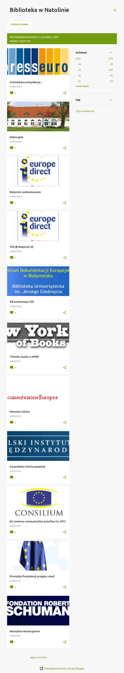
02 (79, 75)
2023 (78, 58)
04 (79, 64)
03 (79, 69)
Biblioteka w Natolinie (39, 9)
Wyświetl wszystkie (20, 41)
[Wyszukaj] (115, 10)
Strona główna (19, 24)
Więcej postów (38, 658)
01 (79, 81)
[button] (65, 93)
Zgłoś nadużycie (85, 111)
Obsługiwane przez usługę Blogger (63, 668)
